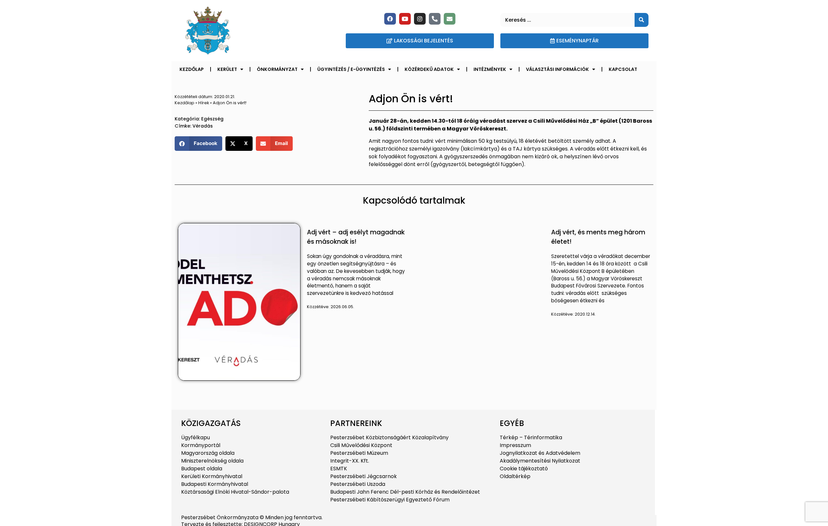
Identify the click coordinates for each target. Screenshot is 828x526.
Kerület (227, 69)
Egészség (212, 119)
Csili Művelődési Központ (361, 445)
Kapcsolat (623, 69)
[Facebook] (390, 19)
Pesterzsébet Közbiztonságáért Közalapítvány (389, 437)
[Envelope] (449, 19)
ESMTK (338, 468)
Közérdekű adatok (429, 69)
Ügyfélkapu (195, 437)
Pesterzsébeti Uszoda (357, 484)
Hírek (203, 103)
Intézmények (490, 69)
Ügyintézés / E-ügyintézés (351, 69)
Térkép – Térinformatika (531, 437)
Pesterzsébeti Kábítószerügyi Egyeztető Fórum (390, 499)
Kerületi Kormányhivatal (211, 476)
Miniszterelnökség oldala (212, 460)
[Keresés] (641, 20)
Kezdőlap (192, 69)
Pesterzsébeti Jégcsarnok (363, 476)
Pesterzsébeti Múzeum (359, 453)
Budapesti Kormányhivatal (214, 484)
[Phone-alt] (435, 19)
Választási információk (557, 69)
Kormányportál (200, 445)
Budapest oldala (201, 468)
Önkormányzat (277, 69)
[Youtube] (405, 19)
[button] (198, 143)
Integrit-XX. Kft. (349, 460)
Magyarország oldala (207, 453)
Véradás (202, 126)
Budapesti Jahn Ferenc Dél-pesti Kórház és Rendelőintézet (405, 492)
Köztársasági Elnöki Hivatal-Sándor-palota (235, 492)
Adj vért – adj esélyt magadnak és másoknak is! (356, 237)
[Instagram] (420, 19)
